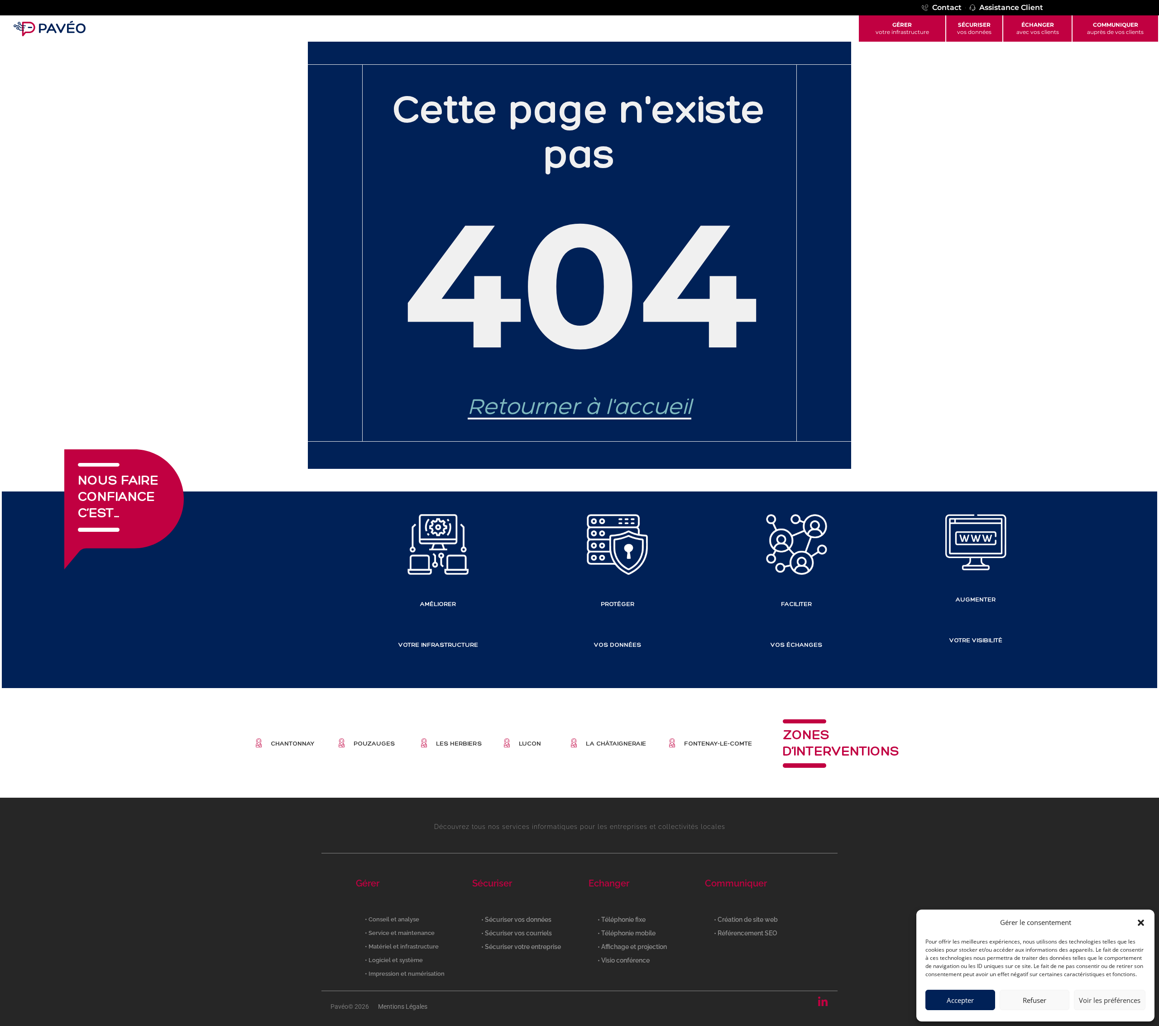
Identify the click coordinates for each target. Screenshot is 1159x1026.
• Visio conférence (624, 960)
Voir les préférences (1109, 1000)
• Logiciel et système (394, 960)
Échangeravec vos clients (1037, 28)
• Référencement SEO (745, 933)
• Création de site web (746, 919)
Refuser (1034, 1000)
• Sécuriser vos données (516, 919)
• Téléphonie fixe (622, 919)
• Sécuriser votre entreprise (521, 946)
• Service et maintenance (400, 933)
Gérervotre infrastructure (902, 28)
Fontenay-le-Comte (718, 743)
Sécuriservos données (974, 28)
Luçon (530, 743)
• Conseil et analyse (392, 919)
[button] (1140, 922)
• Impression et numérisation (405, 973)
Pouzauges (374, 743)
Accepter (960, 1000)
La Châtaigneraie (616, 743)
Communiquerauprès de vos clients (1115, 28)
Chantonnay (292, 743)
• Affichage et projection (632, 946)
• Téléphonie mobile (627, 933)
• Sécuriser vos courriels (516, 933)
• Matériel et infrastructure (402, 946)
